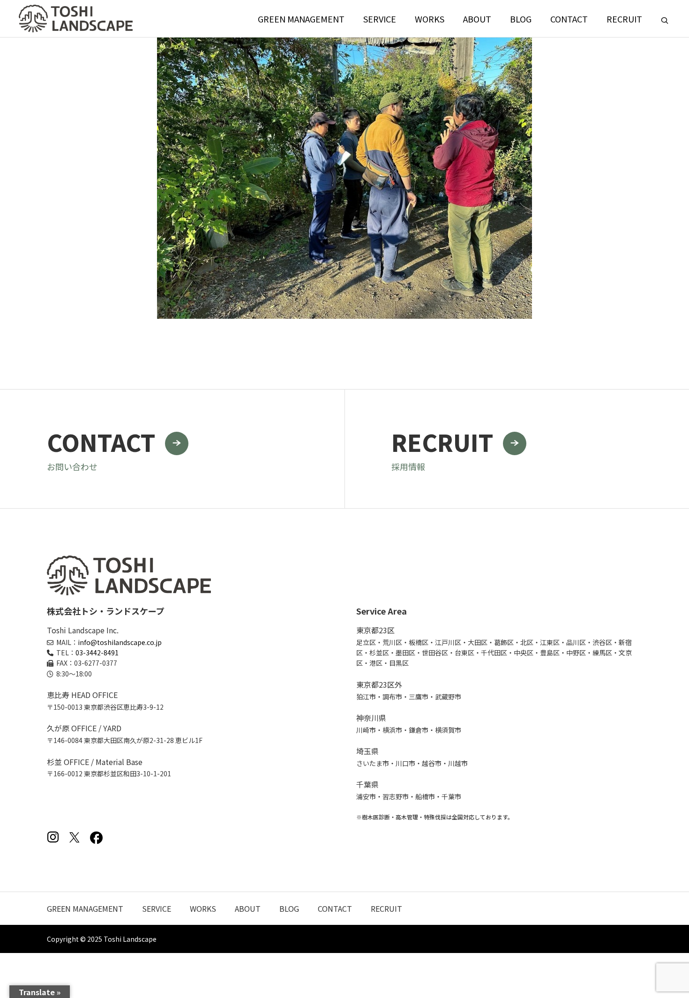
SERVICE (379, 19)
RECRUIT (624, 19)
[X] (74, 837)
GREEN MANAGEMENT (301, 19)
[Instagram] (52, 837)
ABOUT (477, 19)
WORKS (429, 19)
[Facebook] (96, 837)
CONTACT (569, 19)
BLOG (521, 19)
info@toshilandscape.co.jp (120, 642)
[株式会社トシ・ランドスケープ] (76, 18)
